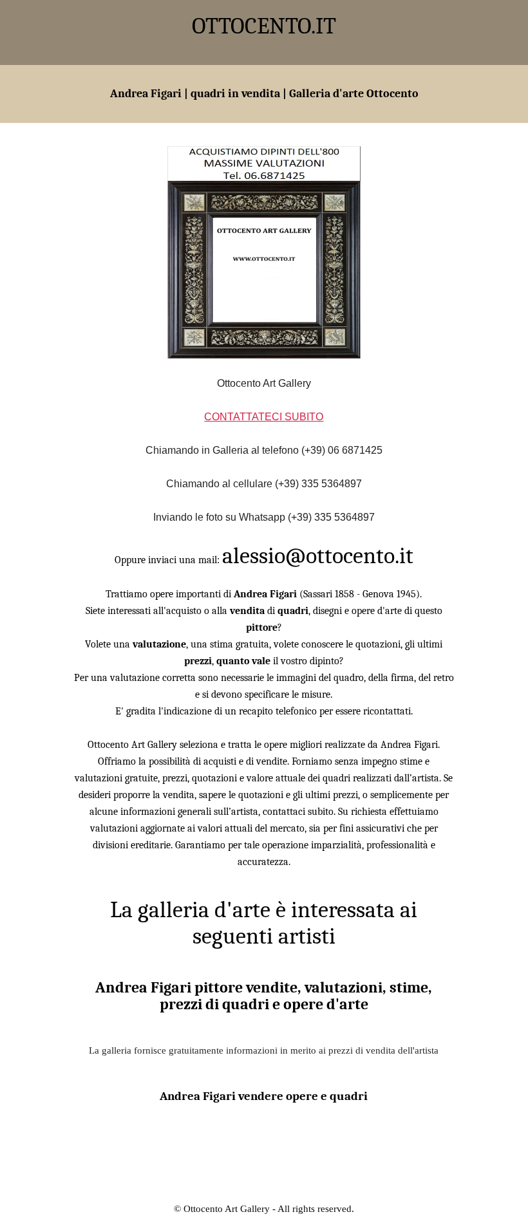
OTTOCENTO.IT (264, 26)
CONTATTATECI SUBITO (263, 416)
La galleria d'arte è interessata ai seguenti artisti (263, 923)
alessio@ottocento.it (317, 556)
